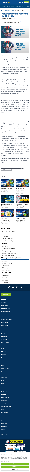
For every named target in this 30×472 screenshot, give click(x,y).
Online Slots (5, 282)
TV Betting (5, 268)
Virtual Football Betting (8, 255)
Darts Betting (5, 265)
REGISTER (26, 2)
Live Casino (5, 280)
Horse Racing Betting (7, 234)
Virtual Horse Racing (7, 241)
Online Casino (6, 278)
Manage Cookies (15, 469)
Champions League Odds (8, 251)
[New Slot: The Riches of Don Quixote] (7, 183)
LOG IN (21, 2)
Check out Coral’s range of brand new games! (21, 190)
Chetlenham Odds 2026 (8, 232)
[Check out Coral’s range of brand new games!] (22, 183)
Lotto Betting (5, 261)
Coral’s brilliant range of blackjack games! (22, 205)
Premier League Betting (8, 248)
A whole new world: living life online (6, 205)
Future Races (5, 236)
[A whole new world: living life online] (7, 199)
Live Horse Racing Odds (8, 238)
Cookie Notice (24, 458)
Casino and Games (9, 10)
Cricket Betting (6, 270)
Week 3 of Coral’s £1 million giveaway (21, 219)
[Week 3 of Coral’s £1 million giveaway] (22, 213)
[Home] (1, 10)
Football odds (5, 246)
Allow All (15, 463)
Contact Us (6, 294)
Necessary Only (15, 466)
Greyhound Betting (7, 263)
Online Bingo (5, 275)
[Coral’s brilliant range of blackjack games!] (22, 199)
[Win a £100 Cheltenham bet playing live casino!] (7, 213)
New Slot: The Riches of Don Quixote (6, 189)
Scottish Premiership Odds (9, 253)
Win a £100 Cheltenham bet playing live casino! (6, 220)
